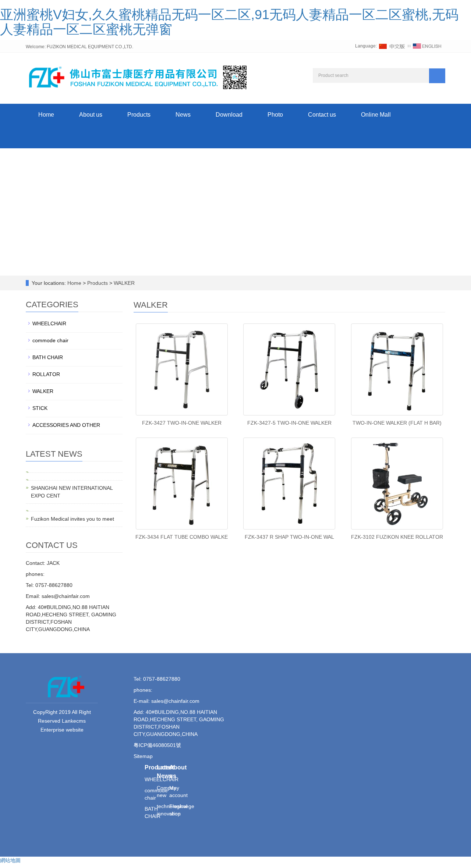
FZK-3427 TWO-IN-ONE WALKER (182, 423)
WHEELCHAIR (49, 323)
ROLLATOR (46, 374)
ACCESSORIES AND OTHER (66, 425)
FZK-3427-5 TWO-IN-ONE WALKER (289, 423)
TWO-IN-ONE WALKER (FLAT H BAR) (397, 423)
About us (90, 114)
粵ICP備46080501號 (157, 745)
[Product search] (437, 75)
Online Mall (376, 114)
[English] (427, 46)
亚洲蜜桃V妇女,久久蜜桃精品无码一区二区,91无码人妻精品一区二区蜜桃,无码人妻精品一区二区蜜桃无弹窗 (229, 22)
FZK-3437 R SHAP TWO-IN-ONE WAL (289, 537)
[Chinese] (392, 46)
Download (229, 114)
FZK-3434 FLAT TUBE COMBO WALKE (181, 537)
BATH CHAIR (47, 357)
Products (138, 114)
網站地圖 (10, 860)
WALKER (123, 283)
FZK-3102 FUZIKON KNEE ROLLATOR (397, 537)
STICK (39, 408)
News (183, 114)
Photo (275, 114)
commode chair (50, 340)
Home (46, 114)
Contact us (322, 114)
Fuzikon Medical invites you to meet (72, 519)
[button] (139, 137)
